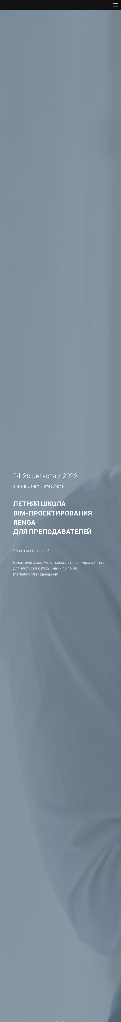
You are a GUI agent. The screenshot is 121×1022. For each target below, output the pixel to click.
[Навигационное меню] (115, 5)
